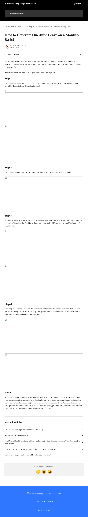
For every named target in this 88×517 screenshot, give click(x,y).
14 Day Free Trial (47, 501)
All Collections (9, 27)
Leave (19, 27)
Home (37, 501)
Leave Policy (28, 27)
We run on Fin (45, 510)
